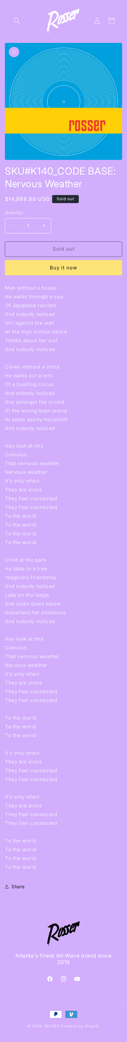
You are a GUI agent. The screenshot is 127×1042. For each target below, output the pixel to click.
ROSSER (52, 1026)
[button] (17, 21)
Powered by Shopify (80, 1026)
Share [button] (18, 886)
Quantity (13, 212)
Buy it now (63, 268)
